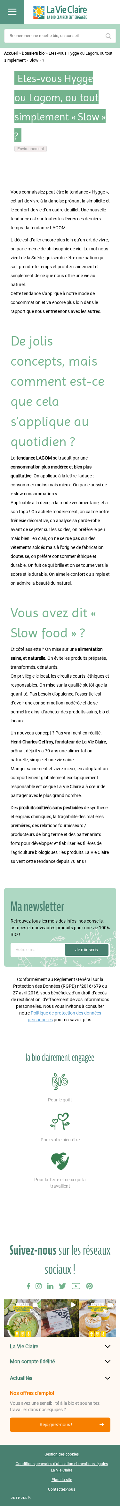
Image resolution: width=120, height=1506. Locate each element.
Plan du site (62, 1480)
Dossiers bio (33, 53)
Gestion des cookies (61, 1454)
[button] (23, 1318)
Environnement (30, 149)
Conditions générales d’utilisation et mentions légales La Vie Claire (62, 1467)
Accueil (11, 53)
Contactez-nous (61, 1489)
